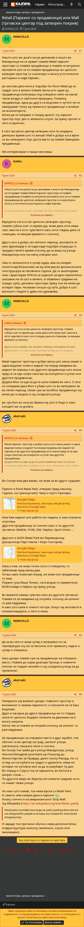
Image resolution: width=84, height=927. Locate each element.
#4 (80, 430)
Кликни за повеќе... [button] (42, 215)
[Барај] (79, 4)
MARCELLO (11, 28)
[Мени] (5, 4)
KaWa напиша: (13, 323)
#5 (80, 635)
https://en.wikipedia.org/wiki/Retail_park (49, 803)
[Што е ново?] (71, 4)
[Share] (75, 51)
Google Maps (26, 499)
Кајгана (10, 904)
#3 (80, 315)
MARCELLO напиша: (16, 183)
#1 (80, 50)
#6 (80, 694)
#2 (80, 175)
